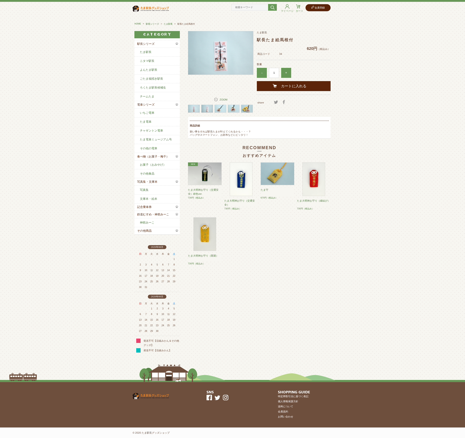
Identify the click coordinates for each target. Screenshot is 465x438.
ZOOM (223, 99)
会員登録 (320, 7)
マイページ (287, 10)
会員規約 (283, 411)
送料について (285, 406)
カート (299, 10)
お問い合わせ (285, 416)
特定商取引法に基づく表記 (293, 396)
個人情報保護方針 (288, 401)
